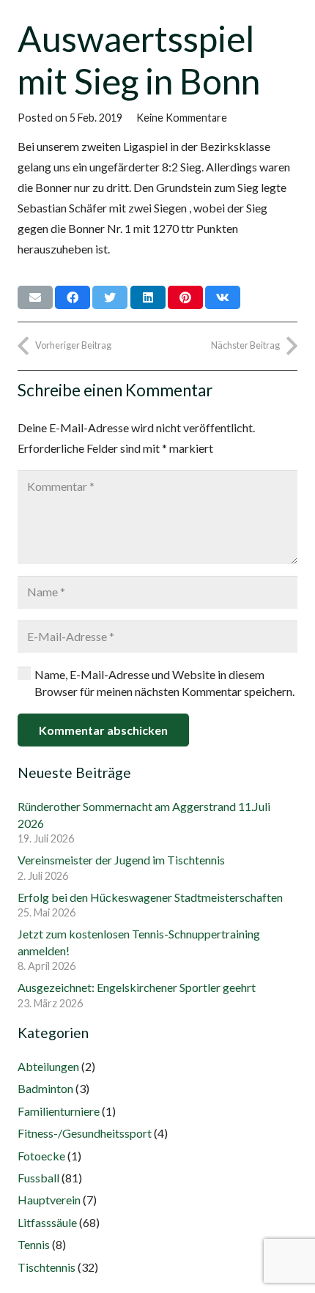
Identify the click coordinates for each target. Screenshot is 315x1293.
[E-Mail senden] (35, 297)
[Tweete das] (109, 297)
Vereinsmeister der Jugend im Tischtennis (121, 860)
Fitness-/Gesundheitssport (85, 1133)
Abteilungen (48, 1066)
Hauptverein (49, 1200)
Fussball (38, 1178)
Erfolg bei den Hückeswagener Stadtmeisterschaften (150, 897)
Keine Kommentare (181, 117)
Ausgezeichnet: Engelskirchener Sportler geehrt (137, 987)
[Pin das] (185, 297)
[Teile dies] (72, 297)
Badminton (45, 1088)
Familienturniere (59, 1111)
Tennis (34, 1244)
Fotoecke (41, 1156)
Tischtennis (46, 1267)
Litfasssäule (47, 1222)
